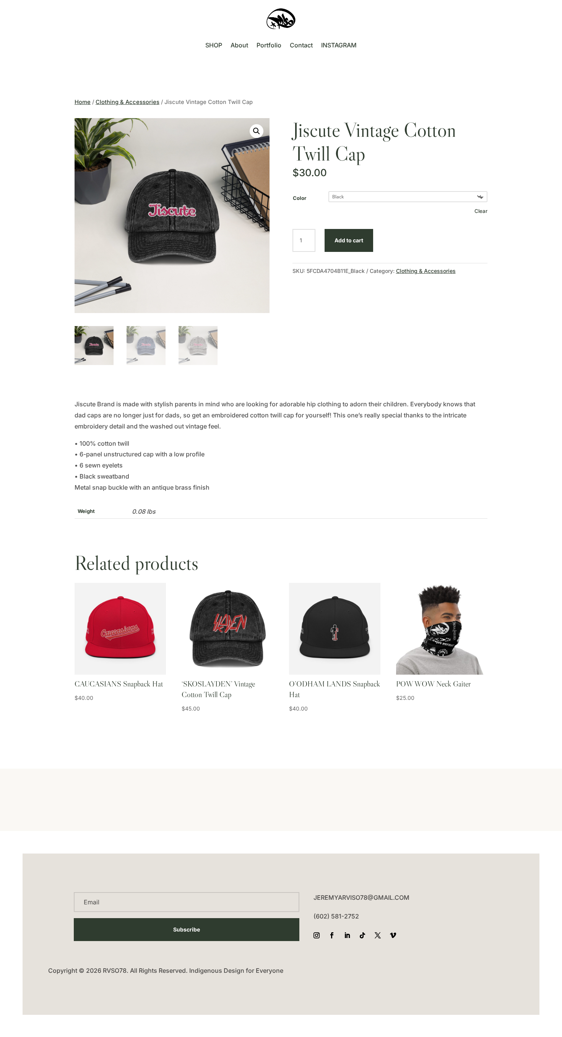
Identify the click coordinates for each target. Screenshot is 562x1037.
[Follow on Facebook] (332, 935)
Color (299, 198)
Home (83, 102)
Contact (301, 45)
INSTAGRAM (339, 45)
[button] (256, 131)
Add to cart (349, 240)
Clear (480, 211)
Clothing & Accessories (127, 102)
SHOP (213, 45)
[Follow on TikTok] (362, 935)
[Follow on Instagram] (316, 935)
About (239, 45)
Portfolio (269, 45)
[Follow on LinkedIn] (347, 935)
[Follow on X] (378, 935)
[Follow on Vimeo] (393, 935)
